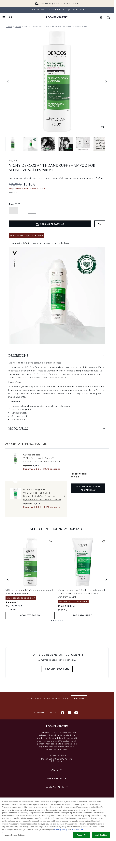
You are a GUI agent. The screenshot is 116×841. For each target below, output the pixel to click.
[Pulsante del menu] (3, 17)
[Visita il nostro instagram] (69, 712)
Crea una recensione (57, 669)
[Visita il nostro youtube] (76, 712)
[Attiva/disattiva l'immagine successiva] (106, 81)
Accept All (81, 835)
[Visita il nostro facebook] (62, 712)
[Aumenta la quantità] (32, 210)
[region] (57, 819)
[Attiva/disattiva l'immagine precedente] (8, 81)
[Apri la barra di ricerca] (10, 17)
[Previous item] (8, 579)
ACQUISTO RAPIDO (30, 615)
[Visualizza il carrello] (108, 17)
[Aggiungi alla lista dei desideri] (99, 223)
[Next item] (106, 579)
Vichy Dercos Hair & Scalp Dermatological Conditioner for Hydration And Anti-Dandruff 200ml (81, 593)
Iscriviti (79, 699)
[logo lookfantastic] (57, 17)
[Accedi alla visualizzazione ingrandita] (102, 127)
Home (9, 26)
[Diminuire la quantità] (13, 210)
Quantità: (15, 204)
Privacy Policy (60, 829)
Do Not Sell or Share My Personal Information (57, 760)
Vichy (18, 26)
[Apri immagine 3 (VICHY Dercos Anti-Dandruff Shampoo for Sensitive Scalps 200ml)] (48, 144)
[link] (100, 17)
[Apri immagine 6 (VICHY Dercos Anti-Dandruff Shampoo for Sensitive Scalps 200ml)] (101, 144)
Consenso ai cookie (57, 756)
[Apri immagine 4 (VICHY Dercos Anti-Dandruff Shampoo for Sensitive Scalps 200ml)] (65, 144)
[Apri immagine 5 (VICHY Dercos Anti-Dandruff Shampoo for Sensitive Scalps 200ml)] (83, 144)
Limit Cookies (101, 835)
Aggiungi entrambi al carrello (88, 488)
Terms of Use (77, 829)
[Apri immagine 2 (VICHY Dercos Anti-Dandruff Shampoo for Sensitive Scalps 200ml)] (30, 144)
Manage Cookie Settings (14, 835)
